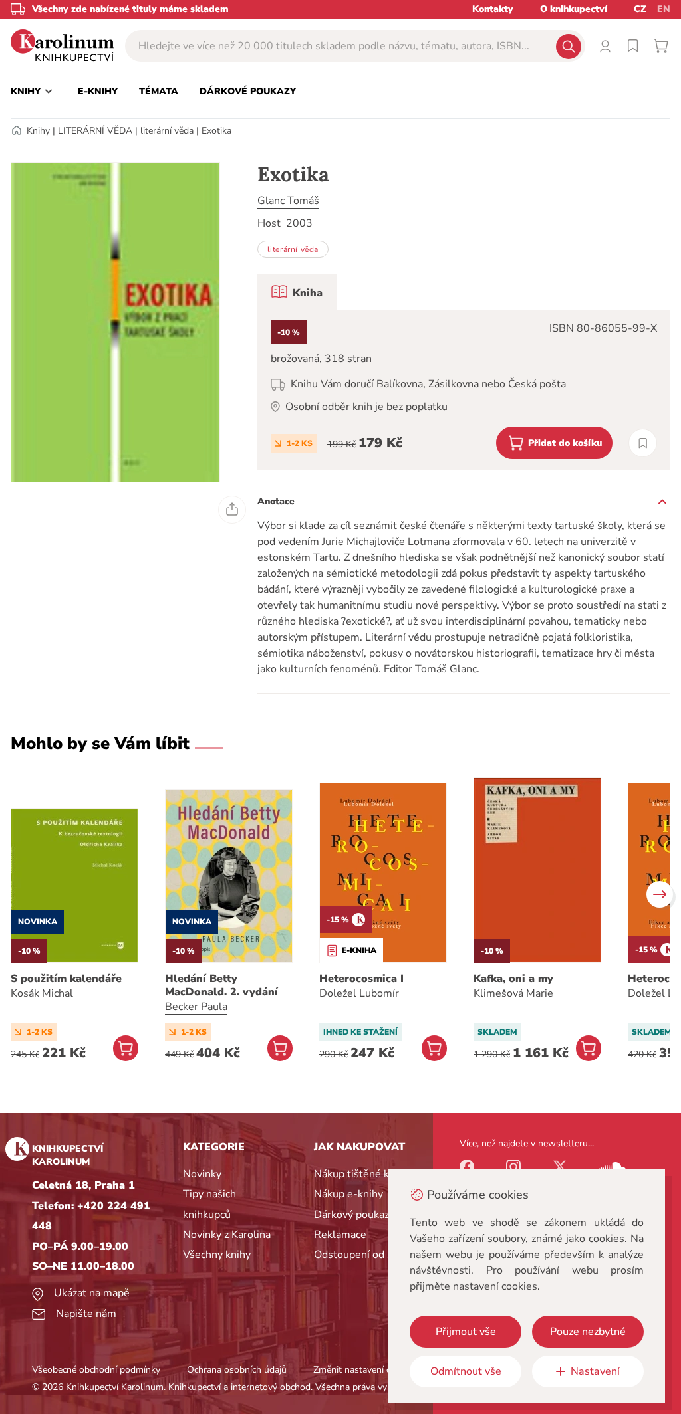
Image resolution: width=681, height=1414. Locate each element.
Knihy (38, 130)
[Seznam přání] (633, 46)
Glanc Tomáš (288, 200)
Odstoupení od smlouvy (371, 1254)
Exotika (216, 130)
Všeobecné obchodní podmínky (96, 1370)
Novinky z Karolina (227, 1234)
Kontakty (492, 9)
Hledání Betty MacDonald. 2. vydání (221, 985)
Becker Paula (196, 1006)
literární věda (167, 130)
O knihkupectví (573, 9)
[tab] (297, 292)
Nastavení (595, 1371)
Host (269, 223)
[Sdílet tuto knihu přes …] (232, 510)
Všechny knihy (217, 1254)
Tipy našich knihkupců (209, 1204)
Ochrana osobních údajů (237, 1370)
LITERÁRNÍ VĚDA (95, 130)
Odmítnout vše (465, 1371)
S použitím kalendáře (66, 978)
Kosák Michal (42, 993)
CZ (640, 9)
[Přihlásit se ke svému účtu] (605, 46)
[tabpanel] (463, 390)
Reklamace (340, 1234)
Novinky (202, 1174)
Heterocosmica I (361, 978)
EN (663, 9)
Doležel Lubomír (359, 993)
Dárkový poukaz (351, 1214)
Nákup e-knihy (348, 1194)
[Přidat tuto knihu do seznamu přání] (642, 443)
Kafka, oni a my (513, 978)
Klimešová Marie (513, 993)
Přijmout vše (466, 1331)
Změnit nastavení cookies (365, 1370)
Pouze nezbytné (588, 1331)
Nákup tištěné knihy (361, 1174)
